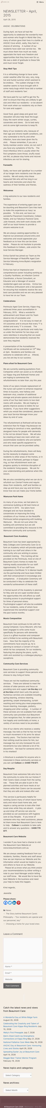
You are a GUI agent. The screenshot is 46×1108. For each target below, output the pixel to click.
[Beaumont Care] (5, 2)
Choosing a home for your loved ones (22, 924)
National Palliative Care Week (16, 1042)
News (8, 910)
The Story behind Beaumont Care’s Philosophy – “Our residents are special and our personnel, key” (22, 917)
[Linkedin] (14, 903)
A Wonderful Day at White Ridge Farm (20, 1017)
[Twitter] (10, 903)
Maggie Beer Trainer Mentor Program (20, 1058)
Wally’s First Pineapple (13, 1032)
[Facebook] (5, 903)
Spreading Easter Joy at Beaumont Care (21, 1052)
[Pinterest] (19, 903)
